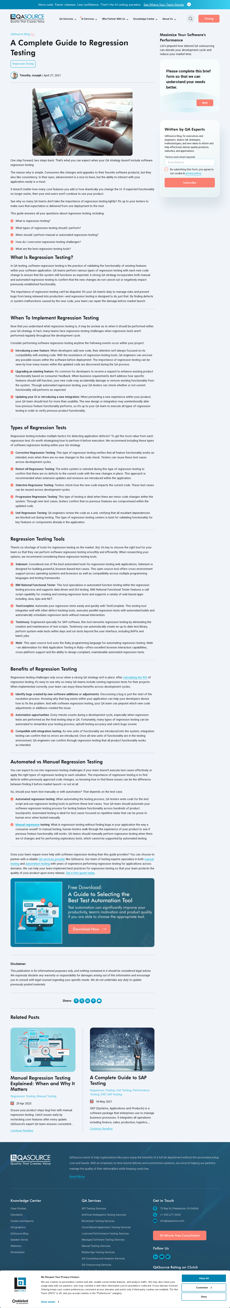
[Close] (189, 4)
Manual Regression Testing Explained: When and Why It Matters (42, 1083)
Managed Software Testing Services (103, 1239)
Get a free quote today (80, 873)
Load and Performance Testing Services (105, 1233)
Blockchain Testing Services (98, 1221)
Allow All (204, 1278)
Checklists (16, 1214)
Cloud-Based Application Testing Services (106, 1227)
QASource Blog (20, 34)
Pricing (209, 18)
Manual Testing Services (96, 1245)
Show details (48, 1301)
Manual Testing (46, 1096)
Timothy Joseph (30, 75)
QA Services (66, 18)
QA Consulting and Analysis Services (103, 1258)
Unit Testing (123, 1090)
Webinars (15, 1245)
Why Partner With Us (113, 18)
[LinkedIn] (155, 1256)
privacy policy (193, 173)
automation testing (38, 863)
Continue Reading (21, 1130)
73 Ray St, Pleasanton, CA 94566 (179, 1208)
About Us (167, 18)
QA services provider (52, 859)
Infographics (18, 1227)
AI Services (87, 18)
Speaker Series (19, 1239)
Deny (204, 1296)
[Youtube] (161, 1256)
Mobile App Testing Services (98, 1252)
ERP (103, 1094)
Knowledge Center (143, 18)
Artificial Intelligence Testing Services (104, 1214)
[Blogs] (168, 1256)
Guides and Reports (22, 1221)
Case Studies (18, 1208)
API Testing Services (94, 1208)
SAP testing (114, 1094)
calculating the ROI (135, 677)
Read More (77, 1176)
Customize (202, 1287)
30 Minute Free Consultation (180, 1235)
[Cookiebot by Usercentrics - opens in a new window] (20, 1302)
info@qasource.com (172, 1220)
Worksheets (17, 1252)
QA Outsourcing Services (96, 1264)
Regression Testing (23, 63)
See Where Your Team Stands (164, 4)
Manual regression (27, 824)
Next (205, 102)
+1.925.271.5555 (170, 1214)
